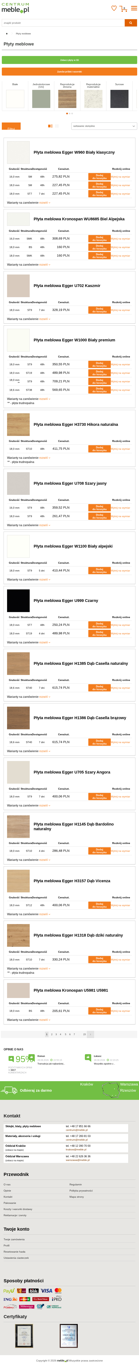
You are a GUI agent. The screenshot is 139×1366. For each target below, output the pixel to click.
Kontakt (12, 1115)
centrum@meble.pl (77, 1129)
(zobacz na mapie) (14, 1150)
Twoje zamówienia (14, 1239)
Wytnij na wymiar (120, 176)
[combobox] (104, 126)
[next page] (90, 1034)
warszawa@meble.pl (78, 1160)
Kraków (86, 1084)
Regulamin (76, 1184)
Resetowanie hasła (14, 1251)
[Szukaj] (131, 22)
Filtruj (11, 128)
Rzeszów (128, 1090)
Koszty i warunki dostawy (18, 1209)
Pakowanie (10, 1202)
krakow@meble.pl (76, 1149)
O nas (7, 1184)
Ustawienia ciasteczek (16, 1257)
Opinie (7, 1190)
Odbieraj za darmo (36, 1090)
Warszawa (129, 1084)
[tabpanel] (15, 96)
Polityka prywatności (81, 1190)
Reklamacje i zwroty (15, 1215)
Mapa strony (77, 1196)
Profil (6, 1245)
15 (84, 1034)
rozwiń (43, 202)
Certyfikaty (15, 1316)
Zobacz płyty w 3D (69, 60)
